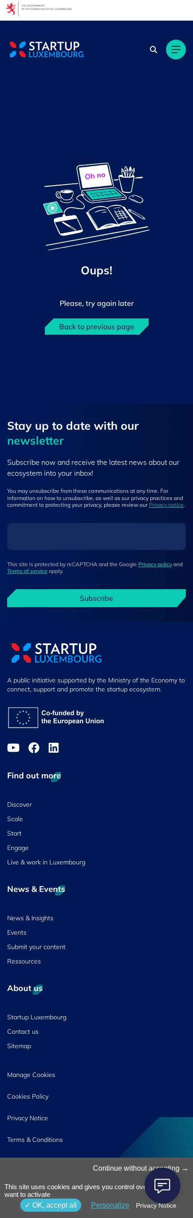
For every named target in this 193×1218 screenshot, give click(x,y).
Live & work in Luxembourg (46, 862)
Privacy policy (155, 564)
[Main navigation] (176, 49)
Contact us (23, 1031)
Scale (15, 819)
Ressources (24, 961)
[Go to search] (154, 49)
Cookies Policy (27, 1096)
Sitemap (19, 1046)
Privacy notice (166, 504)
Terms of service (27, 571)
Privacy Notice (27, 1118)
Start (14, 833)
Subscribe (96, 598)
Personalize (110, 1205)
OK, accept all (54, 1205)
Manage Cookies (31, 1075)
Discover (19, 804)
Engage (18, 848)
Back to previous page (96, 326)
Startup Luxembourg (36, 1017)
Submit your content (36, 947)
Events (16, 932)
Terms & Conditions (35, 1140)
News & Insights (30, 918)
